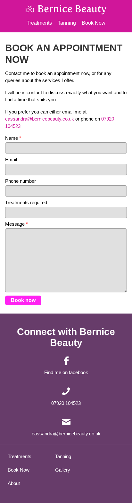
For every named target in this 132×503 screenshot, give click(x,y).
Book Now (93, 23)
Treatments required (26, 202)
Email (11, 159)
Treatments (39, 23)
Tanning (67, 23)
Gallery (62, 470)
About (14, 483)
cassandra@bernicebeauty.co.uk (39, 119)
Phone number (20, 181)
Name (13, 138)
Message (16, 224)
